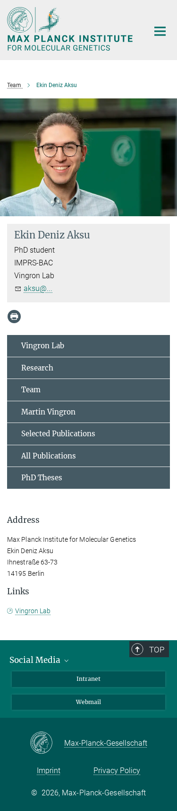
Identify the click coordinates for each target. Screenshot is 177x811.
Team (31, 389)
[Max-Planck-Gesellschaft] (47, 743)
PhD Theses (41, 477)
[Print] (14, 316)
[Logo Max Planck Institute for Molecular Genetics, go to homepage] (71, 29)
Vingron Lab (42, 345)
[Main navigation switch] (160, 31)
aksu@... (38, 288)
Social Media (35, 660)
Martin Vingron (48, 411)
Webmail (88, 701)
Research (37, 367)
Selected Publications (58, 433)
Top (156, 649)
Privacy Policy (116, 770)
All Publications (48, 455)
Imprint (48, 770)
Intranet (88, 678)
